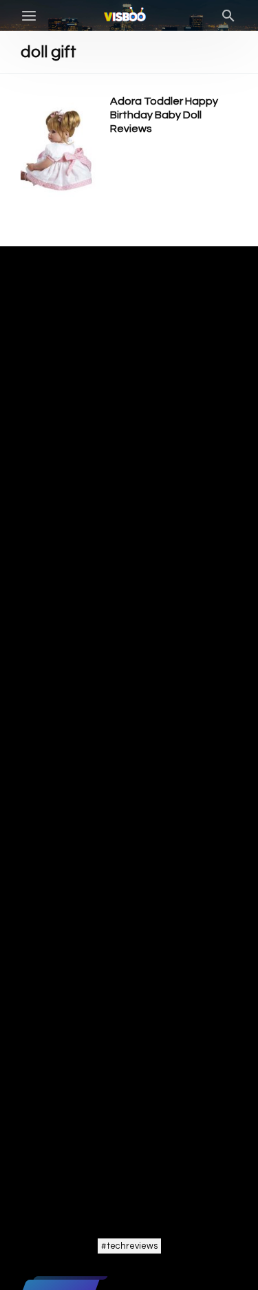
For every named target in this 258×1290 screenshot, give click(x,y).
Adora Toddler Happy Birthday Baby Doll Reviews (164, 115)
